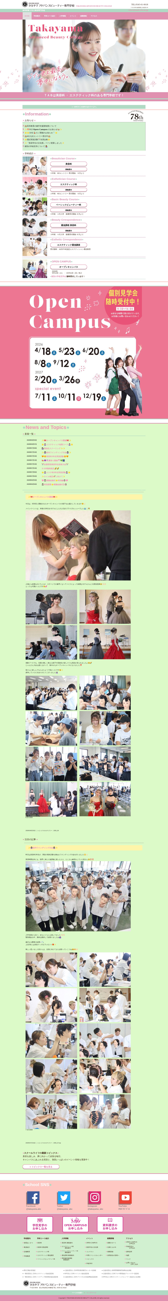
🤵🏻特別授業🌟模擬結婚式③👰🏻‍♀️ (54, 484)
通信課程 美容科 (68, 225)
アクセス (94, 16)
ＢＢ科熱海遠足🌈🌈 (50, 468)
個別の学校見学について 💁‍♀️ (36, 146)
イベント (73, 16)
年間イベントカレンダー (94, 1255)
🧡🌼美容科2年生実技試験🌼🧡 (55, 456)
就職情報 (83, 16)
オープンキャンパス (68, 267)
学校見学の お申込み (130, 1247)
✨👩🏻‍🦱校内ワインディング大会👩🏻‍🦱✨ (56, 452)
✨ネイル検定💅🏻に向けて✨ (53, 476)
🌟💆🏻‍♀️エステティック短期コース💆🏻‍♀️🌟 (57, 444)
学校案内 (37, 16)
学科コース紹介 (49, 16)
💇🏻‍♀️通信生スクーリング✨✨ (53, 448)
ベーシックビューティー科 (68, 205)
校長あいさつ (28, 1243)
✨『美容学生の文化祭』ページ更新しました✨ (44, 143)
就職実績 (110, 1252)
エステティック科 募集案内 (67, 1247)
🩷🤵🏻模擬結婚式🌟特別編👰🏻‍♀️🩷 (55, 480)
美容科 (69, 164)
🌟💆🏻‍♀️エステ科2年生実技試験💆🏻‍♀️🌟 (56, 472)
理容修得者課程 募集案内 (66, 1259)
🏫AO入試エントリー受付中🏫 (37, 136)
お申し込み (131, 1264)
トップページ (91, 1293)
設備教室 (27, 1252)
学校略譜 (27, 1256)
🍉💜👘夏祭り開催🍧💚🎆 (53, 460)
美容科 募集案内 (67, 1243)
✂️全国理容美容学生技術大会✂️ (55, 464)
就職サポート (111, 1243)
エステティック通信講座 (68, 245)
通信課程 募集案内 (68, 1255)
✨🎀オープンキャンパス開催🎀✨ (56, 440)
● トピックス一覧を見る (41, 1167)
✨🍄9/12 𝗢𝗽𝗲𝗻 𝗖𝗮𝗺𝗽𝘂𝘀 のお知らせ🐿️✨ (43, 129)
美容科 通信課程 (42, 1247)
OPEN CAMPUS (91, 1243)
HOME (27, 16)
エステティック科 (68, 184)
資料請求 (129, 1252)
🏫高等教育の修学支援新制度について (40, 126)
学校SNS (89, 1263)
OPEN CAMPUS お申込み (131, 1242)
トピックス (90, 1259)
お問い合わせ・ (131, 1263)
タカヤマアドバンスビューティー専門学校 (48, 4)
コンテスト (90, 1252)
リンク (128, 1259)
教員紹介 (27, 1247)
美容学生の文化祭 (92, 1247)
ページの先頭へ (77, 1293)
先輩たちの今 (111, 1247)
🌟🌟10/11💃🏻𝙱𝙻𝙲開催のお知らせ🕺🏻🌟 (41, 133)
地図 (127, 1255)
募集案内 (68, 169)
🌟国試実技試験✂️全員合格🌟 (37, 139)
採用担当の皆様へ (113, 1255)
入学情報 (62, 16)
